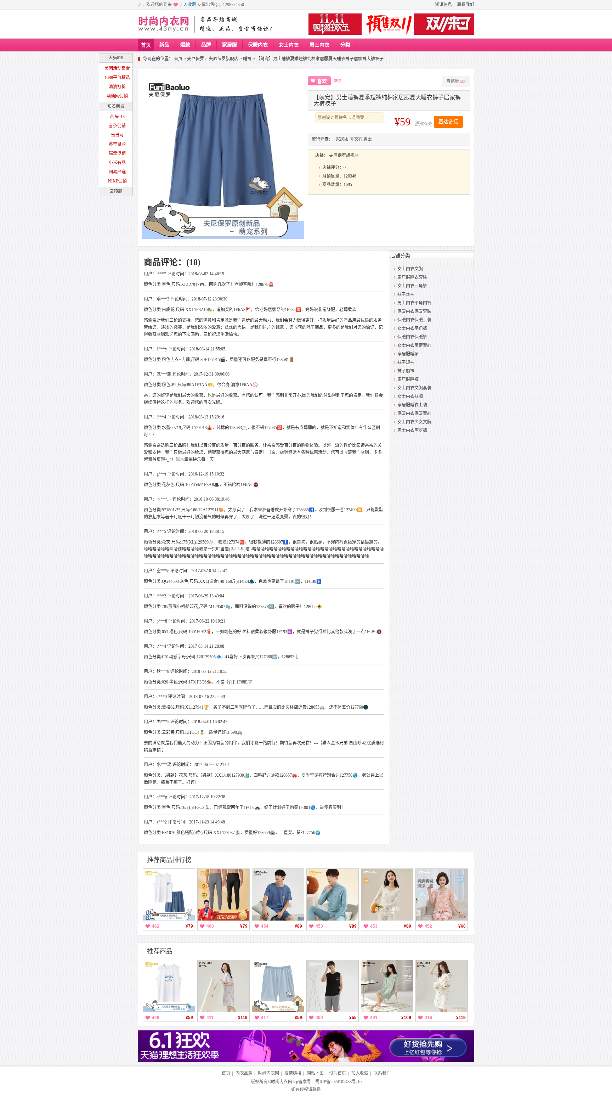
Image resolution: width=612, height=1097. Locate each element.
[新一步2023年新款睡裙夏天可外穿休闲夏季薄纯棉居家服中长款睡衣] (223, 986)
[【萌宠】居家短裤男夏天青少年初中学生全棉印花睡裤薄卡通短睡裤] (278, 986)
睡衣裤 (356, 139)
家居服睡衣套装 (412, 277)
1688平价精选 (117, 77)
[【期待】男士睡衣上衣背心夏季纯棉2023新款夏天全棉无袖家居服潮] (332, 986)
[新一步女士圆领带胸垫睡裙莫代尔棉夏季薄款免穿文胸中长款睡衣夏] (387, 986)
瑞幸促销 (117, 153)
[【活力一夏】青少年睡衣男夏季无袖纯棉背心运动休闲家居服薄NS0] (169, 895)
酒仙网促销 (117, 96)
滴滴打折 (117, 86)
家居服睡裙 (408, 353)
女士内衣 (289, 44)
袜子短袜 (405, 362)
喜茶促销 (117, 125)
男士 (367, 139)
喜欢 (322, 81)
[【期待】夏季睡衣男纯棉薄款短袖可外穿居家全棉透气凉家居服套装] (278, 895)
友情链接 (292, 1073)
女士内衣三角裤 (412, 285)
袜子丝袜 (405, 294)
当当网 (117, 135)
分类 (345, 44)
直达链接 (448, 121)
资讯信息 (443, 4)
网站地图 (315, 1073)
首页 (146, 45)
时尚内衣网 (268, 1073)
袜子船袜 (405, 371)
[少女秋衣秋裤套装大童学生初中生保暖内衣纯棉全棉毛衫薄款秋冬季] (387, 895)
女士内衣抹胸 (410, 396)
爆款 (185, 44)
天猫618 (115, 57)
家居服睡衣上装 (412, 405)
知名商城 (115, 106)
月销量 (456, 81)
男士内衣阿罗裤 (412, 430)
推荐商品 (159, 951)
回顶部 (115, 191)
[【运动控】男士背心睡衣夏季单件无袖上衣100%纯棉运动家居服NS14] (169, 986)
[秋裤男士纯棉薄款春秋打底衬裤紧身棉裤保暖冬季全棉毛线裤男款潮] (223, 895)
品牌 (206, 44)
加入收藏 (187, 4)
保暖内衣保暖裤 (412, 336)
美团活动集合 (117, 68)
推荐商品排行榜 (169, 859)
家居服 (229, 44)
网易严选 (117, 171)
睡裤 (247, 58)
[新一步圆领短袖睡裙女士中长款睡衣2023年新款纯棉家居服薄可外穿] (442, 986)
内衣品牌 (244, 1073)
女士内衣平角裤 (412, 328)
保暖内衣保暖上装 (414, 319)
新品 (164, 44)
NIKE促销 (117, 181)
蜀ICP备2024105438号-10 (338, 1081)
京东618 (117, 116)
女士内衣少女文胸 (414, 422)
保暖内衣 (258, 44)
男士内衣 (319, 44)
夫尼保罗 (195, 58)
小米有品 (117, 162)
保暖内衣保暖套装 (414, 311)
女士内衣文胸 (410, 268)
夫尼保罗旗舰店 (223, 58)
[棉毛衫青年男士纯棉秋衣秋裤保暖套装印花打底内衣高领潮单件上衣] (332, 895)
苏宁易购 (117, 144)
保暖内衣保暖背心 (414, 413)
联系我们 (465, 4)
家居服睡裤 (408, 379)
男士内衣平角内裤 (414, 302)
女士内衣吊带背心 (414, 345)
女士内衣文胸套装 (414, 388)
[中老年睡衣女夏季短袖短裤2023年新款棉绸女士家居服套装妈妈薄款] (442, 895)
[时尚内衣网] (165, 24)
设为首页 (337, 1073)
